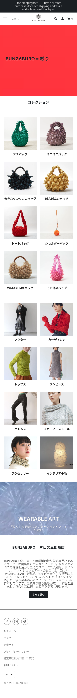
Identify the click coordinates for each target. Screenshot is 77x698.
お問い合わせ (11, 665)
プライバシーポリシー (16, 651)
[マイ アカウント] (62, 18)
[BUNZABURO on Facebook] (8, 622)
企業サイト (10, 644)
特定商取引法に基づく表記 (19, 658)
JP (7, 674)
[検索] (55, 18)
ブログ (7, 637)
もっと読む (38, 594)
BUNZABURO (20, 683)
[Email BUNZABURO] (25, 622)
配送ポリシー (11, 631)
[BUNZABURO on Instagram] (17, 622)
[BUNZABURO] (38, 19)
